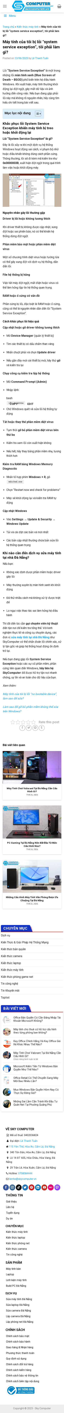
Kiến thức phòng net (18, 1243)
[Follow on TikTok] (19, 1187)
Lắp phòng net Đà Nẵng (19, 1321)
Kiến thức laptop (11, 963)
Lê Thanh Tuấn (40, 58)
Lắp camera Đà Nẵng (18, 1316)
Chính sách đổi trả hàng (19, 1364)
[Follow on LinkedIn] (38, 1187)
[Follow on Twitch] (57, 1187)
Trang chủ (8, 26)
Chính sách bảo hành (18, 1341)
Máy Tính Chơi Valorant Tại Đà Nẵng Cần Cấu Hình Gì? (37, 1054)
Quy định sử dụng (16, 1358)
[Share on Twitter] (29, 728)
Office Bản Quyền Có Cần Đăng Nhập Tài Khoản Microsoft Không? (37, 1019)
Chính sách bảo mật (17, 1336)
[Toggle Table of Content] (36, 114)
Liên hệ (10, 1207)
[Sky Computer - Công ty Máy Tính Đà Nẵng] (32, 6)
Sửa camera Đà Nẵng (18, 1310)
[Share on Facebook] (22, 728)
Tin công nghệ (9, 983)
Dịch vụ (5, 935)
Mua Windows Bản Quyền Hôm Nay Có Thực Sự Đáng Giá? (36, 1091)
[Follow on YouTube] (44, 1187)
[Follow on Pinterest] (31, 1187)
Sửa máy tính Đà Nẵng (19, 1299)
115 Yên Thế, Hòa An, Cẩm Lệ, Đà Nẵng (32, 1146)
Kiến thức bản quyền (13, 949)
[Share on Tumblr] (42, 728)
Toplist (5, 997)
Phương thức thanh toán (20, 1353)
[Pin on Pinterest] (35, 728)
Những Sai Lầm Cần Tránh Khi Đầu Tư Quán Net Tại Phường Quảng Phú (35, 1103)
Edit (30, 404)
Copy (14, 404)
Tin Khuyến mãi (10, 990)
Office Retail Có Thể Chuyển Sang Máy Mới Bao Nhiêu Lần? (36, 1079)
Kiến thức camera (11, 956)
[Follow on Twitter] (25, 1187)
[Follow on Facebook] (6, 1187)
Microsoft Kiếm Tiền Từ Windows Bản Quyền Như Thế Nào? (36, 1068)
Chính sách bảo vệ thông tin (22, 1375)
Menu (12, 15)
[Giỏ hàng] (59, 6)
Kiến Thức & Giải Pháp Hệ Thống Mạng (25, 942)
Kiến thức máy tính (28, 26)
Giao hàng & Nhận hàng (19, 1347)
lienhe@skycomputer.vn (22, 1179)
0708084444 (25, 1173)
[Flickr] (51, 1187)
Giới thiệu (11, 1201)
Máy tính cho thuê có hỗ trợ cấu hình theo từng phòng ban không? (35, 1031)
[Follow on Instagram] (12, 1187)
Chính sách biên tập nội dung (22, 1381)
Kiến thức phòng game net (17, 977)
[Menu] (5, 6)
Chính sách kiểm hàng (18, 1370)
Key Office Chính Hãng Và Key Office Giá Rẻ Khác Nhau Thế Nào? (37, 1043)
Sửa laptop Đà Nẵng (17, 1304)
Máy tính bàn (13, 1268)
